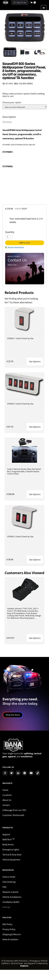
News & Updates (10, 939)
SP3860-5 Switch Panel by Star (20, 403)
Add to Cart (24, 242)
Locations (7, 795)
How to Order (9, 876)
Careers (6, 805)
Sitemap (6, 907)
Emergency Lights (11, 849)
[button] (33, 2)
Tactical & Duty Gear (12, 854)
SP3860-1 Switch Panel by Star (20, 338)
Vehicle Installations (12, 897)
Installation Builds (11, 902)
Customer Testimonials (13, 815)
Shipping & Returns (12, 934)
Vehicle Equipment (11, 859)
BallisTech (8, 839)
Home (5, 790)
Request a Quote (10, 892)
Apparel (6, 834)
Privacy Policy (9, 929)
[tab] (9, 117)
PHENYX (24, 966)
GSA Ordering (9, 882)
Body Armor (8, 844)
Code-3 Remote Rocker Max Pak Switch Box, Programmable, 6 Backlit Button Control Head (24, 471)
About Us (7, 800)
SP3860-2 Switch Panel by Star (20, 536)
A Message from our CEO (14, 810)
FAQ (4, 887)
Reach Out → (13, 265)
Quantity (9, 231)
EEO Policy (7, 924)
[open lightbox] (25, 27)
